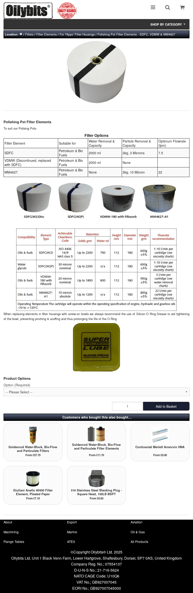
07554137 (113, 564)
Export (72, 522)
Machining (11, 532)
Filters (29, 34)
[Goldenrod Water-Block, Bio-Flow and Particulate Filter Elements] (96, 433)
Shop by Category (166, 24)
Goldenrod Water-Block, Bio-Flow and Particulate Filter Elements (96, 447)
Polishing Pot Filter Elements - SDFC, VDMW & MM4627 (136, 34)
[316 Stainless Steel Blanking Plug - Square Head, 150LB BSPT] (96, 478)
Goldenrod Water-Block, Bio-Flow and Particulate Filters (32, 449)
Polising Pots (27, 128)
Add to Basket (166, 406)
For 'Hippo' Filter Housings (77, 34)
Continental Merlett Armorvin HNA (160, 447)
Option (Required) (17, 385)
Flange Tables (14, 541)
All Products (139, 541)
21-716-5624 (108, 570)
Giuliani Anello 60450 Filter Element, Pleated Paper (33, 492)
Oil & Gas (138, 532)
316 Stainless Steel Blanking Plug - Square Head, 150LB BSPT (96, 492)
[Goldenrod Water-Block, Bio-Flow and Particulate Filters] (33, 435)
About (8, 522)
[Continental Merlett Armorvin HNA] (160, 435)
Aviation (136, 522)
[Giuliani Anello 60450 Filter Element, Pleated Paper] (33, 478)
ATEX (71, 541)
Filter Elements (46, 34)
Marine (72, 532)
